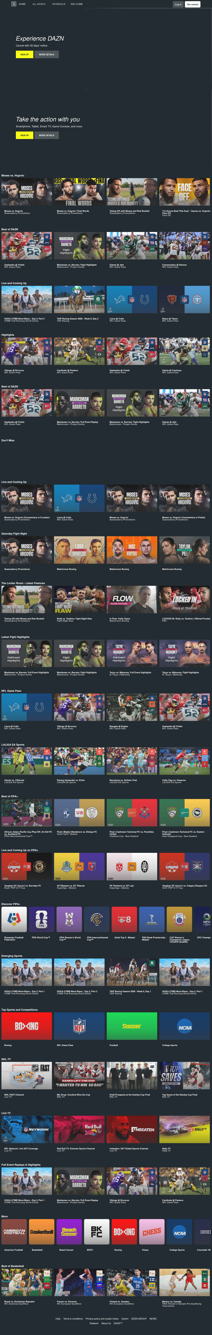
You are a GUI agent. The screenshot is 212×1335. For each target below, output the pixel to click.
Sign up (24, 54)
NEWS (153, 1318)
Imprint (124, 1318)
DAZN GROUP (139, 1318)
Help (58, 1318)
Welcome (77, 4)
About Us (106, 1323)
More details (46, 54)
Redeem (94, 1323)
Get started (192, 4)
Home (22, 4)
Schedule (58, 4)
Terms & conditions (73, 1318)
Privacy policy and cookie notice (102, 1318)
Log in (178, 4)
